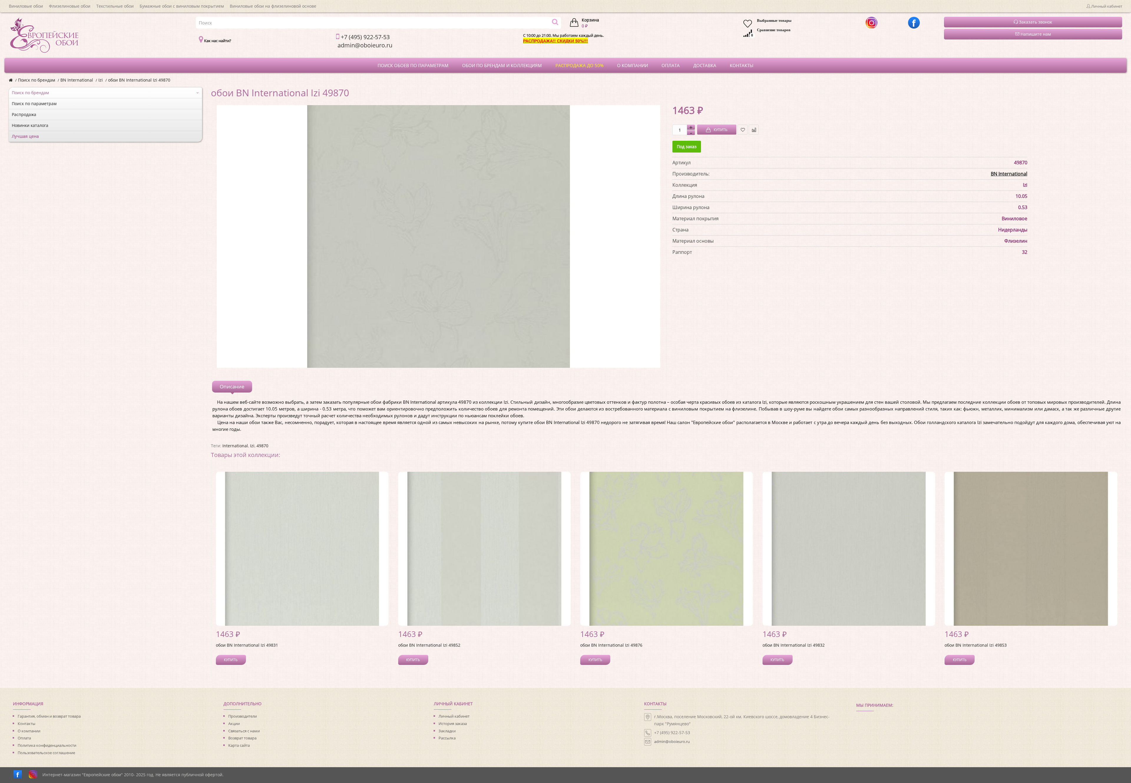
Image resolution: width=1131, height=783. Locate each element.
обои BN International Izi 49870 (139, 80)
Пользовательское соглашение (46, 752)
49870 (262, 445)
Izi (100, 80)
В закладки (743, 130)
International (235, 445)
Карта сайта (239, 745)
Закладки (447, 731)
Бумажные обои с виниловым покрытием (182, 6)
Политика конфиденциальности (47, 745)
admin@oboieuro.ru (672, 741)
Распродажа (24, 114)
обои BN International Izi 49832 (794, 645)
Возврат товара (242, 738)
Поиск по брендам (36, 80)
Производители (242, 716)
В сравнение (754, 130)
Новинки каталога (30, 125)
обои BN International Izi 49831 (247, 645)
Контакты (26, 723)
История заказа (453, 723)
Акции (234, 723)
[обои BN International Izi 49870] (438, 236)
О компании (29, 731)
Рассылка (447, 738)
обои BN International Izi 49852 (429, 645)
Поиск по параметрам (34, 103)
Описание (232, 386)
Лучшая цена (25, 136)
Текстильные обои (115, 6)
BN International (76, 80)
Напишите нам (1035, 34)
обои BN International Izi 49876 (611, 645)
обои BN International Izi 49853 (976, 645)
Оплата (24, 738)
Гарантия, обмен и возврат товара (49, 716)
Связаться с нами (244, 731)
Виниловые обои (26, 6)
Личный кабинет (454, 716)
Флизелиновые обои (69, 6)
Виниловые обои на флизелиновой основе (273, 6)
